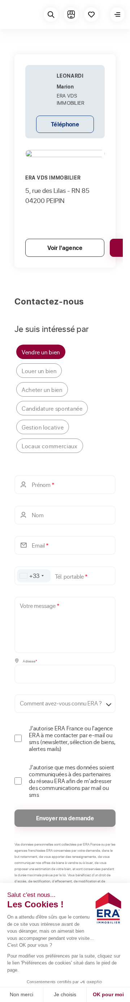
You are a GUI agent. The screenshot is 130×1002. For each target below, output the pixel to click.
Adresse (29, 660)
